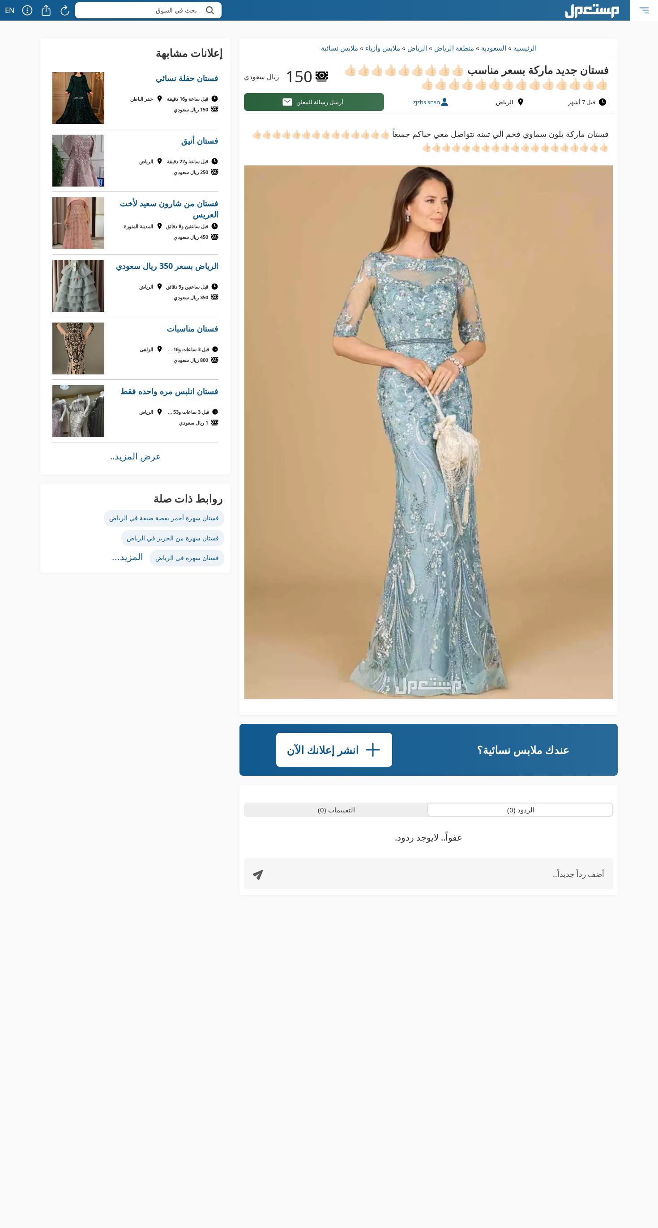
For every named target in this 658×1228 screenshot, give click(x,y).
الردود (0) (520, 809)
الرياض (417, 47)
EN (10, 10)
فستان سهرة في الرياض (187, 557)
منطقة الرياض (454, 47)
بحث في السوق (176, 10)
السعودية (493, 47)
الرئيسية (525, 47)
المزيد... (127, 557)
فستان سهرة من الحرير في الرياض (173, 538)
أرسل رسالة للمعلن (319, 102)
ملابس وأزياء (382, 47)
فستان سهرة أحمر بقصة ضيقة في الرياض (164, 518)
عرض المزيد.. (135, 456)
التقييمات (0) (336, 809)
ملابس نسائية (339, 47)
